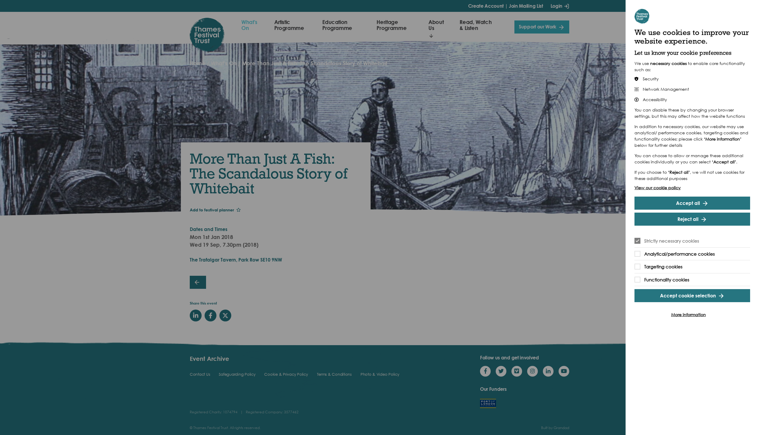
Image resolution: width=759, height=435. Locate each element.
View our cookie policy (657, 187)
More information (688, 314)
